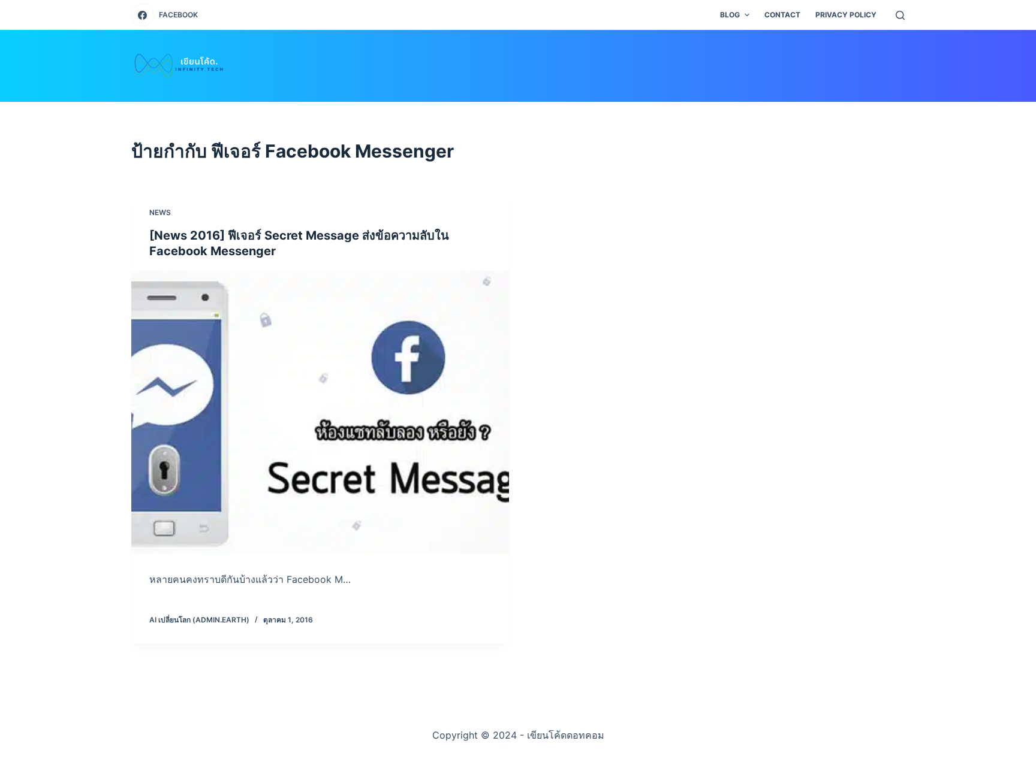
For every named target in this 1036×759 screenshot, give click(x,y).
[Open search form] (900, 15)
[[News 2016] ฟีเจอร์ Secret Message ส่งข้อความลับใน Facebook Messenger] (320, 412)
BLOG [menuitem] (730, 14)
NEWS (160, 212)
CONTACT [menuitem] (782, 14)
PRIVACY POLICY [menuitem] (846, 14)
